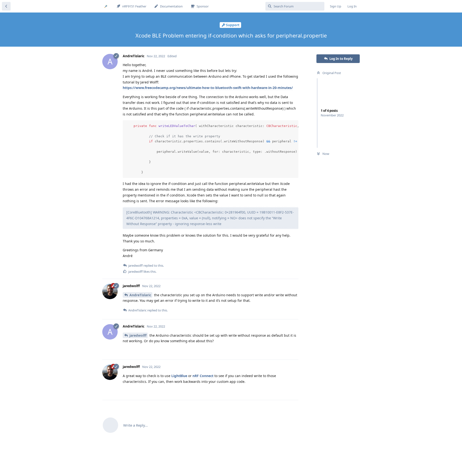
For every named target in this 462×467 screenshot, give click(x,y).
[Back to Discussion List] (6, 6)
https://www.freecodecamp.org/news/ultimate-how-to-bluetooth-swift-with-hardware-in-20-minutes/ (208, 87)
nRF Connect (202, 375)
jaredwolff (138, 335)
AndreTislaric (140, 295)
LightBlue (179, 375)
